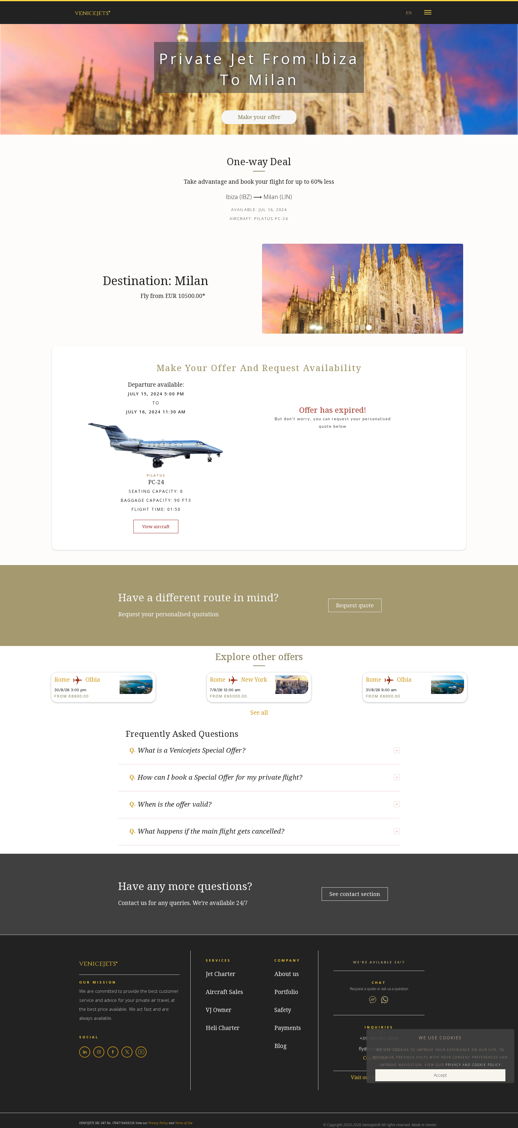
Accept (440, 1075)
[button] (428, 12)
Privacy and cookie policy (473, 1065)
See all (259, 713)
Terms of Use (183, 1123)
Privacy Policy (158, 1123)
